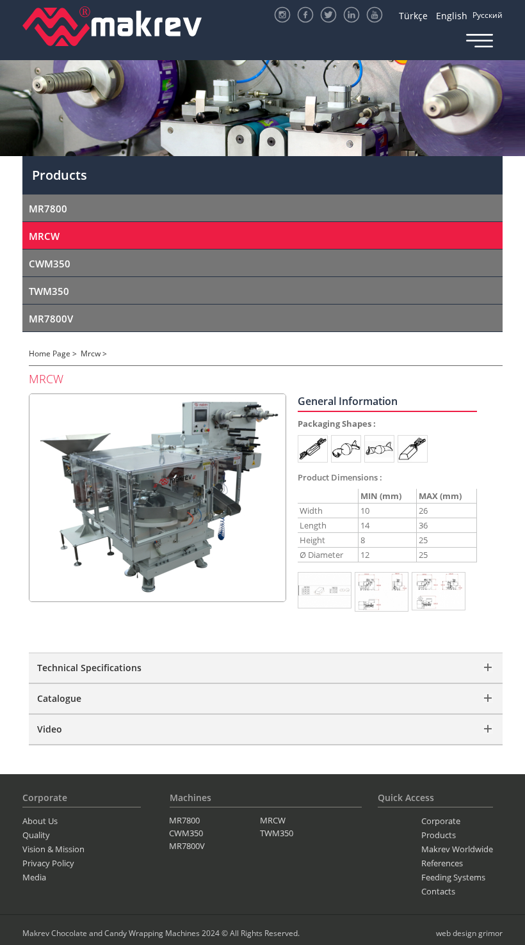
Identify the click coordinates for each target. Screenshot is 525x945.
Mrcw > (94, 353)
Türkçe (413, 16)
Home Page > (53, 353)
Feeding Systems (453, 877)
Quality (36, 835)
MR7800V (51, 318)
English (451, 16)
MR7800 (48, 208)
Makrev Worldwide (457, 849)
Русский (487, 15)
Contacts (438, 891)
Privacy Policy (48, 863)
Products (438, 835)
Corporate (440, 821)
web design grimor (469, 933)
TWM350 (49, 291)
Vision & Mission (53, 849)
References (442, 863)
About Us (40, 821)
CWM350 (49, 263)
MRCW (44, 236)
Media (34, 877)
